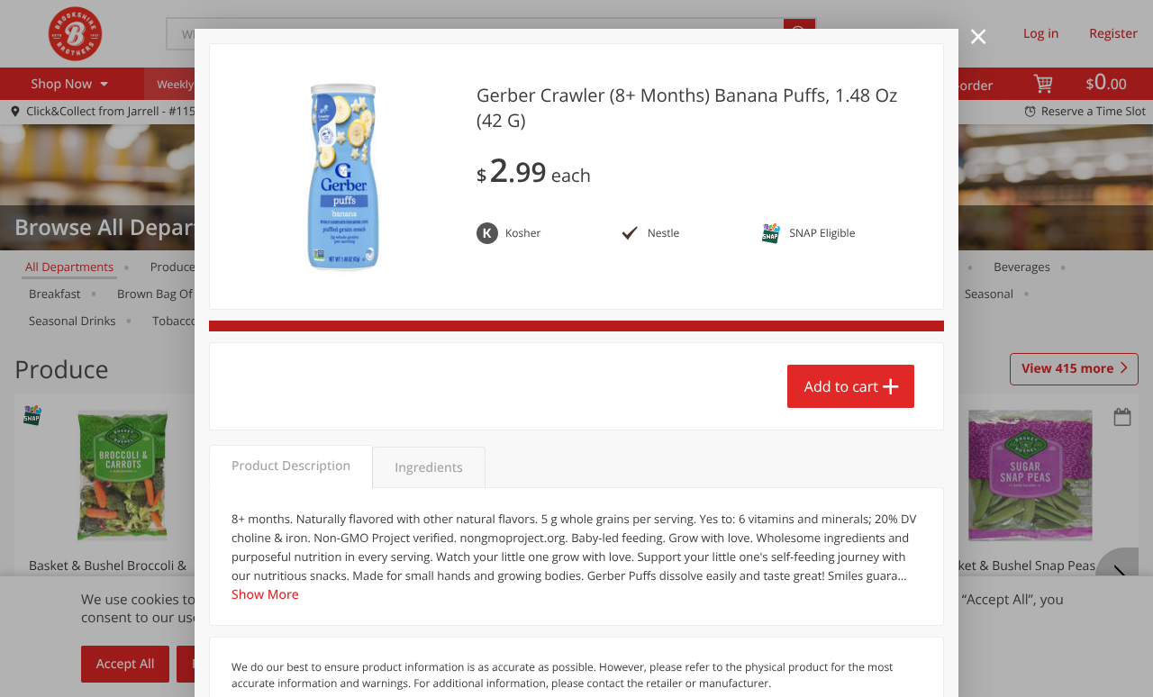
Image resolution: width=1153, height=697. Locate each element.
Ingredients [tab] (428, 467)
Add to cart (841, 386)
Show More (265, 594)
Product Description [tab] (291, 466)
